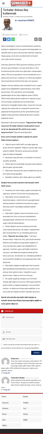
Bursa (4, 414)
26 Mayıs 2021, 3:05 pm (26, 358)
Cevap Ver (6, 373)
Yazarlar (14, 35)
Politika (25, 403)
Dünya (25, 414)
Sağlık (25, 420)
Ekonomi (5, 403)
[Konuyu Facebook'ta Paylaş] (4, 39)
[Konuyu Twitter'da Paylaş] (9, 39)
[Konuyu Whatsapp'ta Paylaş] (13, 39)
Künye (4, 396)
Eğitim (4, 425)
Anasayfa (5, 16)
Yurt (24, 408)
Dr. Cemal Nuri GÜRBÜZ (24, 20)
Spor (4, 420)
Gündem (5, 408)
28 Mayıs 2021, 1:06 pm (32, 378)
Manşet (11, 16)
